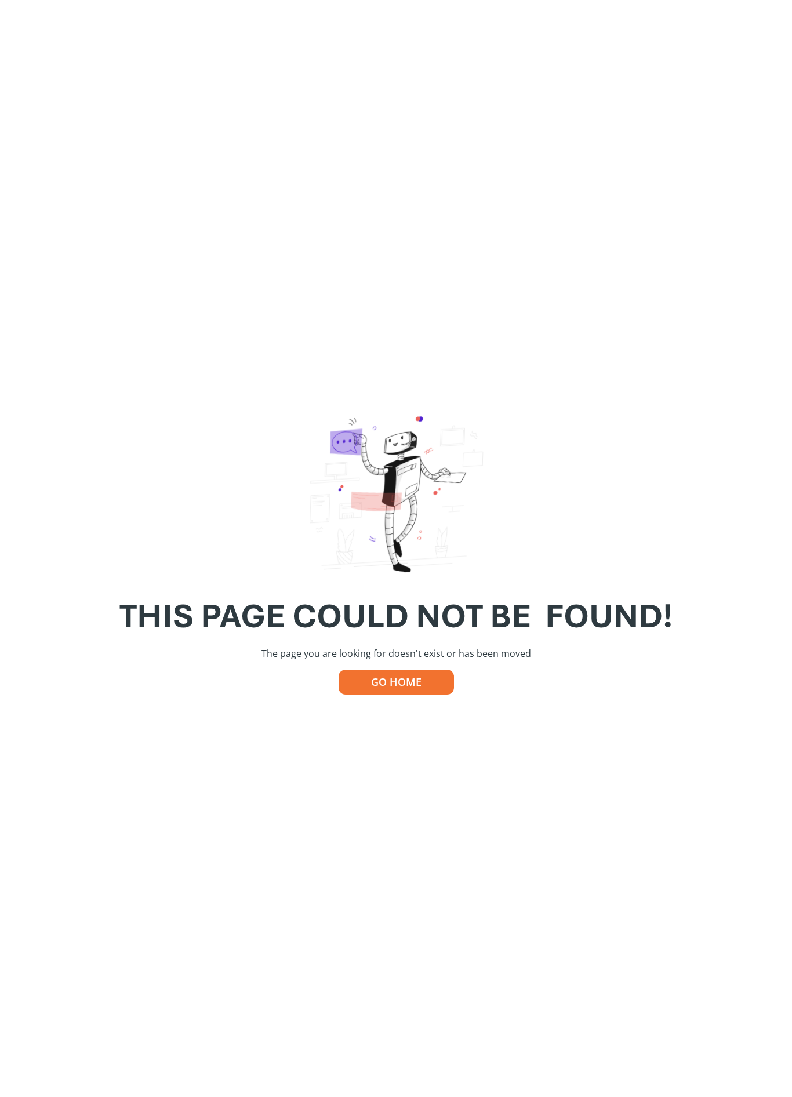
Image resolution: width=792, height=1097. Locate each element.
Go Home (396, 682)
